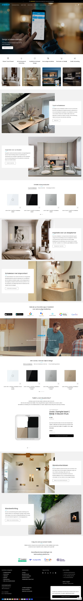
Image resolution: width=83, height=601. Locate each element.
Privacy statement (26, 589)
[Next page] (79, 200)
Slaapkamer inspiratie (59, 246)
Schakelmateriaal (7, 572)
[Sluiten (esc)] (79, 587)
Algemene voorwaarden (27, 591)
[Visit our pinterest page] (50, 573)
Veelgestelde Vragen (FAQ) (28, 579)
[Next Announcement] (59, 1)
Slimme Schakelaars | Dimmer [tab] (40, 364)
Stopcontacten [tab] (41, 188)
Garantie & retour (25, 577)
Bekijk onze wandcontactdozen (60, 480)
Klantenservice (6, 579)
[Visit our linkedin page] (48, 573)
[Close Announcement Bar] (82, 1)
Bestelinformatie (25, 574)
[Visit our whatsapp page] (53, 573)
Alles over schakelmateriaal (9, 581)
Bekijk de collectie (7, 47)
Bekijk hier (56, 120)
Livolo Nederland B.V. (53, 409)
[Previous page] (3, 200)
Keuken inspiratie (10, 163)
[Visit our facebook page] (43, 573)
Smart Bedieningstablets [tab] (54, 364)
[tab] (40, 214)
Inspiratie (5, 577)
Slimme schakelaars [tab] (27, 364)
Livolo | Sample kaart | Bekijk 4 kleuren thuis (59, 412)
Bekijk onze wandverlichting (12, 520)
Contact (24, 572)
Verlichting (5, 575)
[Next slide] (44, 427)
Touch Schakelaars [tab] (32, 188)
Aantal (50, 430)
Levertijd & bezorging (26, 575)
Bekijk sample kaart (66, 596)
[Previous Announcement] (23, 1)
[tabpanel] (41, 203)
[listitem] (41, 1)
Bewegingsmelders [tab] (50, 188)
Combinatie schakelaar (12, 288)
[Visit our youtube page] (55, 573)
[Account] (75, 4)
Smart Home (6, 574)
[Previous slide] (11, 427)
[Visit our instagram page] (45, 573)
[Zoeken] (80, 4)
